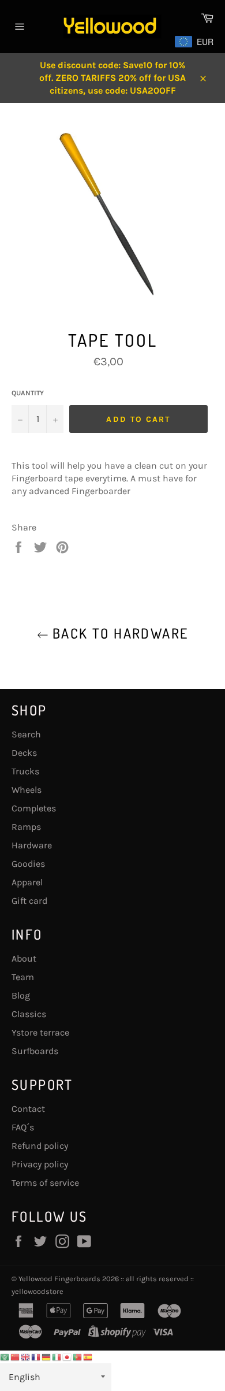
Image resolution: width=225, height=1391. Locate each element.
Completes (34, 808)
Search (26, 734)
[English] (26, 1356)
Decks (24, 752)
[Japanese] (67, 1356)
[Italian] (57, 1356)
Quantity (28, 393)
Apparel (27, 882)
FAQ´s (23, 1127)
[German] (47, 1356)
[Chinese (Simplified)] (15, 1356)
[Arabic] (5, 1356)
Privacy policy (40, 1164)
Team (23, 976)
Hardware (32, 845)
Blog (21, 995)
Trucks (25, 771)
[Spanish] (88, 1356)
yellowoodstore (37, 1291)
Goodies (28, 863)
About (24, 958)
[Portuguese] (78, 1356)
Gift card (29, 900)
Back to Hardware (118, 633)
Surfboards (35, 1050)
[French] (36, 1356)
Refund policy (40, 1145)
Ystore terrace (40, 1032)
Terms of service (45, 1182)
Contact (28, 1108)
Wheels (27, 789)
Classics (29, 1013)
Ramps (26, 826)
